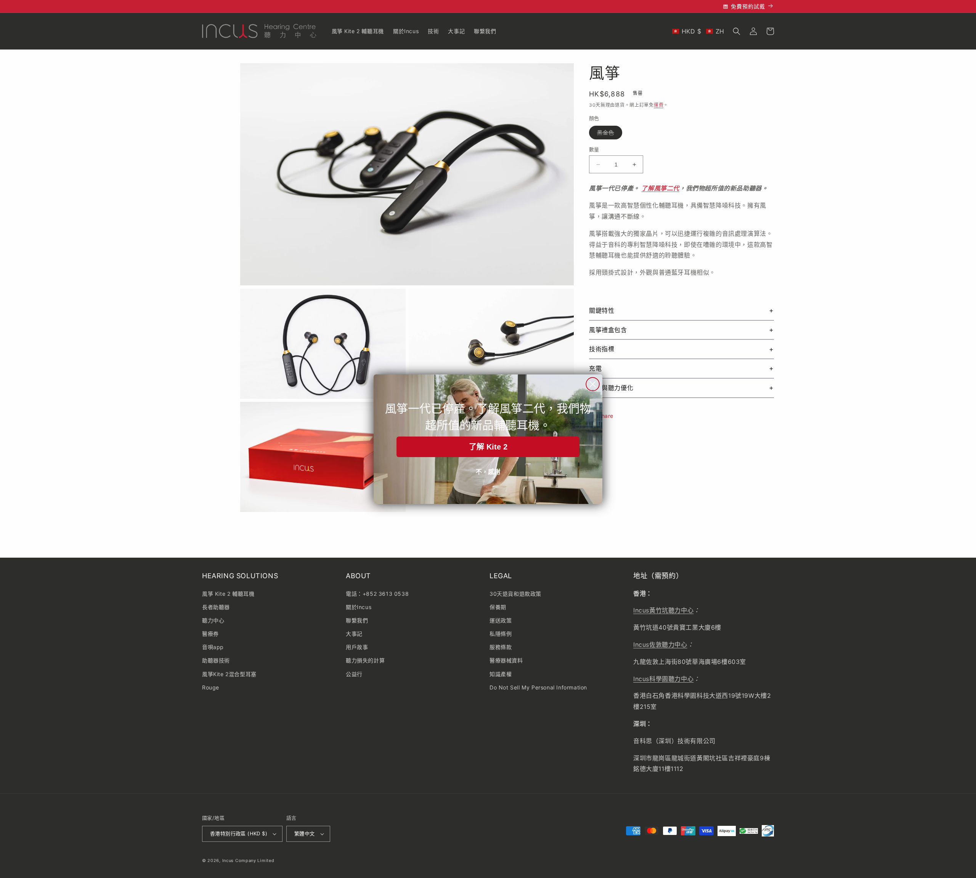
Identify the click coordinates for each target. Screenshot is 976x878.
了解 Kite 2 (488, 447)
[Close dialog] (592, 384)
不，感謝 (488, 472)
